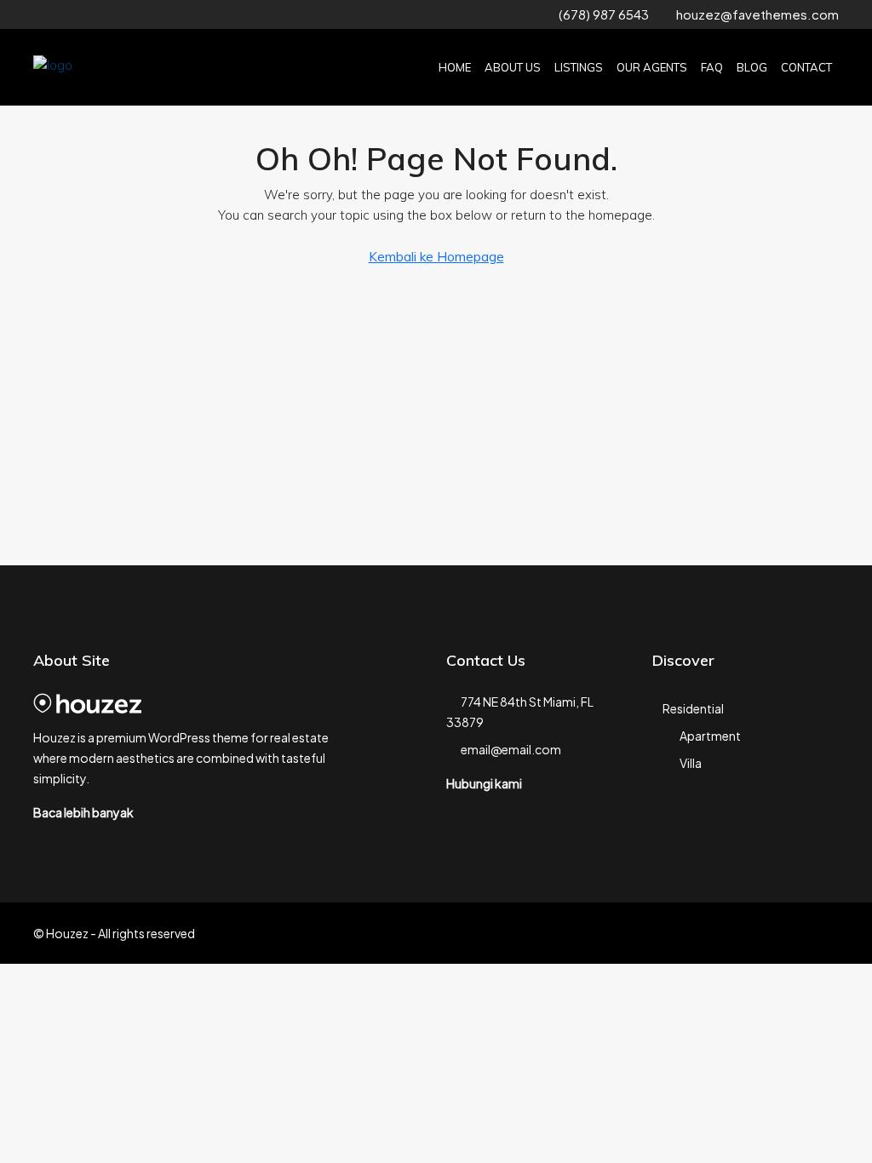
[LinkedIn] (794, 933)
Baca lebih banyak (83, 812)
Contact (806, 67)
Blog (752, 67)
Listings (578, 67)
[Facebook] (705, 933)
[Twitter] (734, 933)
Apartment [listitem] (710, 735)
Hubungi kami (484, 783)
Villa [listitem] (691, 763)
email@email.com (511, 749)
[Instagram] (764, 933)
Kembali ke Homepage (436, 257)
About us (513, 67)
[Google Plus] (824, 933)
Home (455, 67)
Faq (712, 67)
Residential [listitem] (693, 708)
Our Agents (652, 67)
